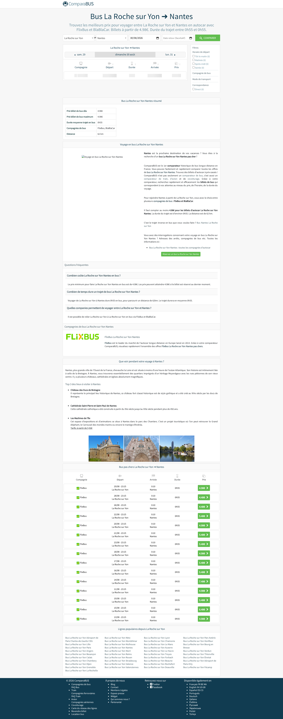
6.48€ (202, 609)
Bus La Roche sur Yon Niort (118, 650)
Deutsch (193, 696)
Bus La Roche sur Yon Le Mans (158, 644)
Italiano (193, 699)
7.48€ (202, 581)
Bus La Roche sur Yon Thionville (198, 654)
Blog (113, 684)
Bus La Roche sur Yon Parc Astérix (199, 637)
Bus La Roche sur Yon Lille (78, 644)
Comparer (209, 37)
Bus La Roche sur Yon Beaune (158, 660)
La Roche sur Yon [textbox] (73, 38)
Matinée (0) (200, 60)
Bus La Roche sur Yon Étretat (197, 657)
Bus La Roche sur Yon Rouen (118, 657)
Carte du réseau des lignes (84, 708)
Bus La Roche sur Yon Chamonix (159, 641)
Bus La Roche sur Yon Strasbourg (121, 660)
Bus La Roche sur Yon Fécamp (197, 667)
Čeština (193, 702)
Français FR (194, 684)
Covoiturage (77, 705)
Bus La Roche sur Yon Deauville (159, 667)
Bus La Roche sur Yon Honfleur (198, 641)
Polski (192, 711)
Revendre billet (78, 711)
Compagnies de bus (81, 684)
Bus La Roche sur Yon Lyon (157, 637)
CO (201, 690)
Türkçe (192, 714)
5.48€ (202, 516)
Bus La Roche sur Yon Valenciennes (122, 667)
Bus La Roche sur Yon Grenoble (80, 667)
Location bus (77, 714)
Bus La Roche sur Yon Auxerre (158, 647)
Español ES (194, 690)
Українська (195, 708)
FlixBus (108, 342)
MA (205, 684)
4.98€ (202, 488)
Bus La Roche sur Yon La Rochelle (81, 670)
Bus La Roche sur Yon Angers (79, 650)
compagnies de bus (162, 201)
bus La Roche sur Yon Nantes (161, 172)
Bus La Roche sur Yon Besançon (80, 654)
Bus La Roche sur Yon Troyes (158, 654)
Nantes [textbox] (101, 38)
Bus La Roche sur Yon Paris (78, 647)
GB (204, 687)
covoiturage (193, 178)
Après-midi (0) (201, 63)
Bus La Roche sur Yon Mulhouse (120, 644)
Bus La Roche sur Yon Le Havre (159, 650)
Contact (114, 687)
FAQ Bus (75, 687)
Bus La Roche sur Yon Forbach (158, 657)
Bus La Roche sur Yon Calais (78, 657)
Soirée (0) (199, 67)
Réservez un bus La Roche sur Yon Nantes (181, 254)
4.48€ (202, 497)
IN (198, 687)
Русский (193, 705)
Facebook (157, 687)
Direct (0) (199, 89)
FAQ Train (76, 696)
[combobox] (78, 38)
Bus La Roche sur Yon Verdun (197, 650)
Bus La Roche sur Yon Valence (119, 663)
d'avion (173, 178)
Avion (74, 699)
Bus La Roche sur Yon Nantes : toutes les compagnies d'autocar (179, 247)
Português (194, 693)
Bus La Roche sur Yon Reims (118, 654)
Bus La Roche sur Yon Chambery (81, 660)
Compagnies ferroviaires (83, 693)
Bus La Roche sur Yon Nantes (119, 647)
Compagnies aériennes (82, 702)
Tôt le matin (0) (202, 56)
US (200, 687)
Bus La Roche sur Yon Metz (117, 637)
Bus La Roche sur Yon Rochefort (159, 663)
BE (202, 684)
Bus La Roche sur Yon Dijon (78, 663)
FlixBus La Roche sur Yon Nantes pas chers (182, 346)
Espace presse (117, 693)
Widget (114, 696)
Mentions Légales (119, 690)
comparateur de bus (192, 175)
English (192, 687)
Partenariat (116, 702)
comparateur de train (156, 178)
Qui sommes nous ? (120, 699)
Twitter (156, 684)
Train (73, 690)
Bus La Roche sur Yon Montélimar (121, 641)
